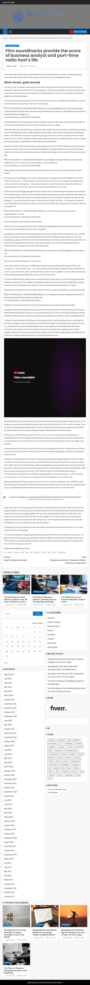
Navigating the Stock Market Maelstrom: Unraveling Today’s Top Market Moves (45, 932)
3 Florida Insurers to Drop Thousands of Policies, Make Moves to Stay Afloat (68, 560)
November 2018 (10, 888)
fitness (60, 757)
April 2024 (8, 762)
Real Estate (51, 643)
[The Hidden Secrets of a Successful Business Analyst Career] (73, 584)
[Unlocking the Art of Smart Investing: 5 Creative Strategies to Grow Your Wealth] (16, 916)
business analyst (12, 45)
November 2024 (10, 737)
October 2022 (9, 834)
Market (76, 768)
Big (69, 740)
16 (40, 641)
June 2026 (8, 683)
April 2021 (8, 876)
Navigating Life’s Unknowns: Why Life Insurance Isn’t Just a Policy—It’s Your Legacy (73, 932)
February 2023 (9, 821)
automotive (61, 740)
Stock (60, 775)
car (61, 743)
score (54, 552)
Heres (58, 761)
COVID (69, 747)
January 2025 (9, 729)
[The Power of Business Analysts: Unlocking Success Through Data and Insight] (45, 584)
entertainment (54, 754)
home (66, 761)
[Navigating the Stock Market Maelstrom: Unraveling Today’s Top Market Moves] (45, 916)
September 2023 (10, 792)
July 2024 (8, 750)
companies (68, 743)
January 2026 (9, 700)
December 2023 (10, 779)
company (79, 743)
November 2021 (10, 846)
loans (69, 768)
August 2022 (9, 842)
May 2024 (8, 758)
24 (7, 651)
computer (52, 747)
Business (17, 552)
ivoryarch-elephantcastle (56, 789)
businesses (52, 743)
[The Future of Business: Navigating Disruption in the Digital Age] (16, 954)
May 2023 (8, 809)
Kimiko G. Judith (12, 66)
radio (49, 552)
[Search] (67, 32)
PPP (57, 771)
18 (12, 646)
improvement (53, 764)
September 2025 (10, 716)
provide (43, 552)
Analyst (10, 552)
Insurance (51, 635)
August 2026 (9, 674)
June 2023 (8, 804)
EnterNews (47, 982)
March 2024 (8, 767)
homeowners (75, 761)
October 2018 (9, 892)
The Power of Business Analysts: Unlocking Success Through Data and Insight (45, 599)
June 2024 (8, 754)
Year (50, 778)
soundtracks (62, 552)
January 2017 (9, 897)
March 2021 (8, 880)
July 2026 (8, 679)
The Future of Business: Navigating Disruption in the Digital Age (15, 970)
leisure (56, 768)
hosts (27, 552)
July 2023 (8, 800)
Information (65, 764)
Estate (64, 754)
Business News (53, 626)
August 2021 (9, 859)
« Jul (5, 663)
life (31, 552)
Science (74, 771)
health (51, 761)
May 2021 (8, 871)
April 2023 (8, 813)
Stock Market (52, 647)
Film (22, 552)
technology (69, 775)
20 (23, 646)
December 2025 (10, 704)
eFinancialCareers (71, 750)
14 (29, 641)
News (51, 771)
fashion (72, 754)
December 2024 (10, 733)
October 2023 (9, 788)
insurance (75, 764)
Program (65, 771)
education (58, 750)
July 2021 (8, 863)
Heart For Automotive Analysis (15, 558)
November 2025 (10, 708)
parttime (37, 552)
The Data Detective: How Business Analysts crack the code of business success (16, 599)
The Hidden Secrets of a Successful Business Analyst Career (73, 599)
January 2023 (9, 825)
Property (50, 639)
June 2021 (8, 867)
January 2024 (9, 775)
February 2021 (9, 884)
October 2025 (9, 712)
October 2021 (9, 850)
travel (78, 775)
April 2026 (8, 691)
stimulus (51, 775)
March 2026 (8, 695)
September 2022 (10, 838)
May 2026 (8, 687)
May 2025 (8, 725)
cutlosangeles (52, 792)
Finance (50, 630)
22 (34, 646)
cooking (61, 747)
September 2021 (10, 855)
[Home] (5, 31)
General (68, 757)
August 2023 (9, 796)
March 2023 (8, 817)
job (50, 768)
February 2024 (9, 771)
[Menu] (10, 31)
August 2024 (9, 746)
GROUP (77, 757)
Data (50, 750)
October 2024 (9, 741)
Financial (51, 757)
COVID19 (79, 747)
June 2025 (8, 721)
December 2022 (10, 829)
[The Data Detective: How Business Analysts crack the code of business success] (16, 584)
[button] (10, 31)
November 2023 (10, 783)
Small (81, 771)
